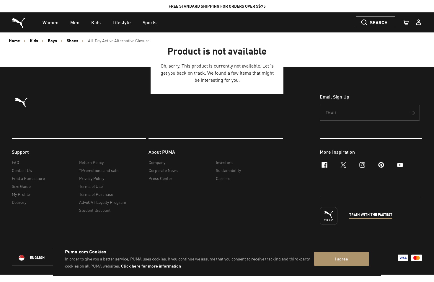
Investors (224, 162)
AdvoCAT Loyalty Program (102, 202)
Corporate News (163, 170)
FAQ (15, 162)
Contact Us (22, 170)
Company (157, 162)
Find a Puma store (28, 178)
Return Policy (91, 162)
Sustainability (228, 170)
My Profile (21, 194)
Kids (34, 40)
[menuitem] (50, 22)
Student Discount (95, 210)
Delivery (19, 202)
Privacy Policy (91, 178)
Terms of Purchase (96, 194)
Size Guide (21, 186)
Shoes (72, 40)
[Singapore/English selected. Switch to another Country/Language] (45, 257)
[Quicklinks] (418, 22)
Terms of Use (91, 186)
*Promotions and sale (98, 170)
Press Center (160, 178)
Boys (52, 40)
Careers (223, 178)
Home (14, 40)
